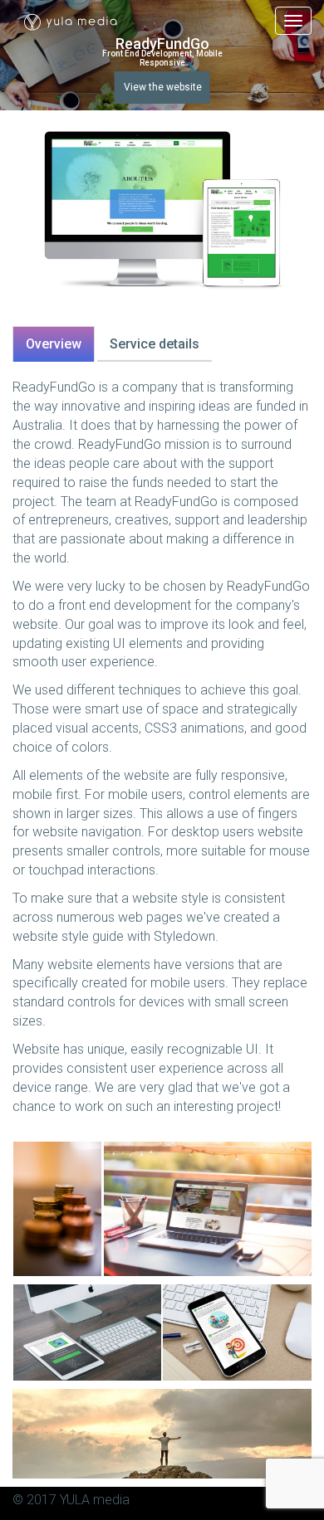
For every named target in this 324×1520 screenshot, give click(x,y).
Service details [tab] (154, 344)
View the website (163, 87)
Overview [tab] (53, 344)
